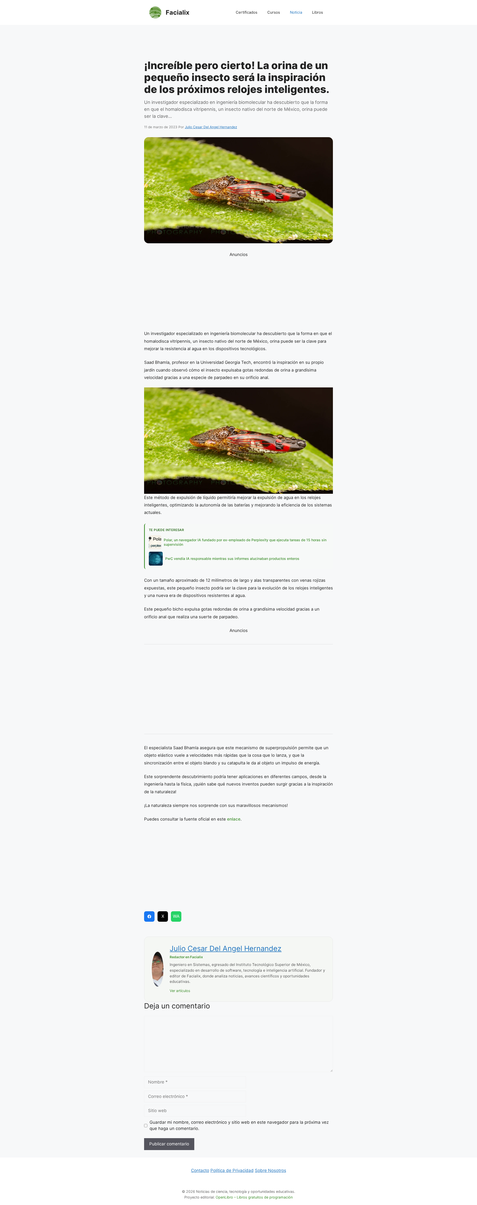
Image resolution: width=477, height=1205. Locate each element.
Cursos (273, 12)
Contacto (200, 1170)
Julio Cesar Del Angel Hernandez (225, 948)
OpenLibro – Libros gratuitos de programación (254, 1197)
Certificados (246, 12)
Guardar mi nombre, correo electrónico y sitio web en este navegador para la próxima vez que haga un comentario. (239, 1125)
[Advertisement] (238, 43)
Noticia (296, 12)
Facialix (177, 12)
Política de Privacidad (232, 1170)
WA (176, 916)
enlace (233, 819)
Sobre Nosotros (270, 1170)
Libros (317, 12)
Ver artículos (180, 991)
